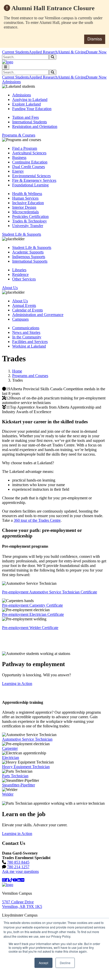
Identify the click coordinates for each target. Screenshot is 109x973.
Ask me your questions (20, 871)
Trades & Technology (29, 221)
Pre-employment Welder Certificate (30, 627)
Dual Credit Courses (28, 166)
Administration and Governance (37, 314)
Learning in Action (17, 683)
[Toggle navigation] (5, 67)
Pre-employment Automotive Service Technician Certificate (49, 592)
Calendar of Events (27, 310)
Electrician (10, 757)
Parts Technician (15, 776)
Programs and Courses (30, 375)
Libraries (19, 270)
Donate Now (96, 52)
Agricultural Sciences (29, 153)
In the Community (26, 337)
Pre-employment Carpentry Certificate (32, 605)
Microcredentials (25, 212)
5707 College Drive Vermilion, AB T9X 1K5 (22, 904)
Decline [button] (65, 963)
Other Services (24, 279)
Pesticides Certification (30, 216)
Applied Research (43, 52)
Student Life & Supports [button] (21, 234)
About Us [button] (10, 288)
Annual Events (24, 305)
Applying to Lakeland (29, 99)
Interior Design (24, 207)
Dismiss (94, 39)
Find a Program (24, 148)
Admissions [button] (11, 82)
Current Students (15, 52)
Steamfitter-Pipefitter (18, 785)
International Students (29, 122)
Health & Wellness (27, 193)
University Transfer (27, 225)
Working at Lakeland (29, 346)
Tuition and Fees (25, 117)
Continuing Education (29, 162)
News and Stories (26, 332)
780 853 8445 (18, 862)
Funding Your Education (31, 109)
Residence (20, 274)
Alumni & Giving (72, 52)
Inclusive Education (28, 203)
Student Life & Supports (31, 247)
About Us (20, 301)
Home (17, 371)
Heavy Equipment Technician (26, 767)
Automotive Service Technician (27, 739)
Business (19, 157)
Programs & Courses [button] (18, 135)
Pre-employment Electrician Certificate (33, 614)
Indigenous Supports (28, 257)
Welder (7, 794)
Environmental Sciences (31, 176)
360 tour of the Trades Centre (37, 520)
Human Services (25, 198)
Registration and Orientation (34, 126)
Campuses (20, 319)
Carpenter (10, 748)
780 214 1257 (18, 867)
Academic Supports (28, 252)
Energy (18, 171)
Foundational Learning (30, 185)
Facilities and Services (30, 341)
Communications (25, 328)
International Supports (29, 261)
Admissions (21, 95)
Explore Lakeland (26, 104)
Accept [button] (43, 963)
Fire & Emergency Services (34, 180)
